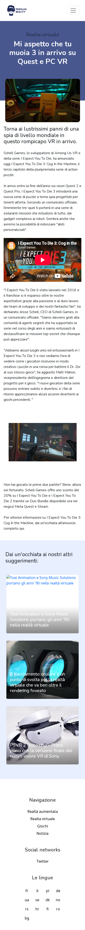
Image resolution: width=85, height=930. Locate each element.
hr (37, 909)
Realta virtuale (42, 818)
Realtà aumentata (42, 811)
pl (47, 890)
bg (27, 918)
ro (58, 909)
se (37, 899)
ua (27, 899)
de (58, 890)
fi (47, 909)
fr (26, 890)
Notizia (42, 833)
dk (48, 899)
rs (27, 909)
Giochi (42, 826)
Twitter (42, 861)
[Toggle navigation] (73, 10)
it (37, 890)
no (58, 899)
